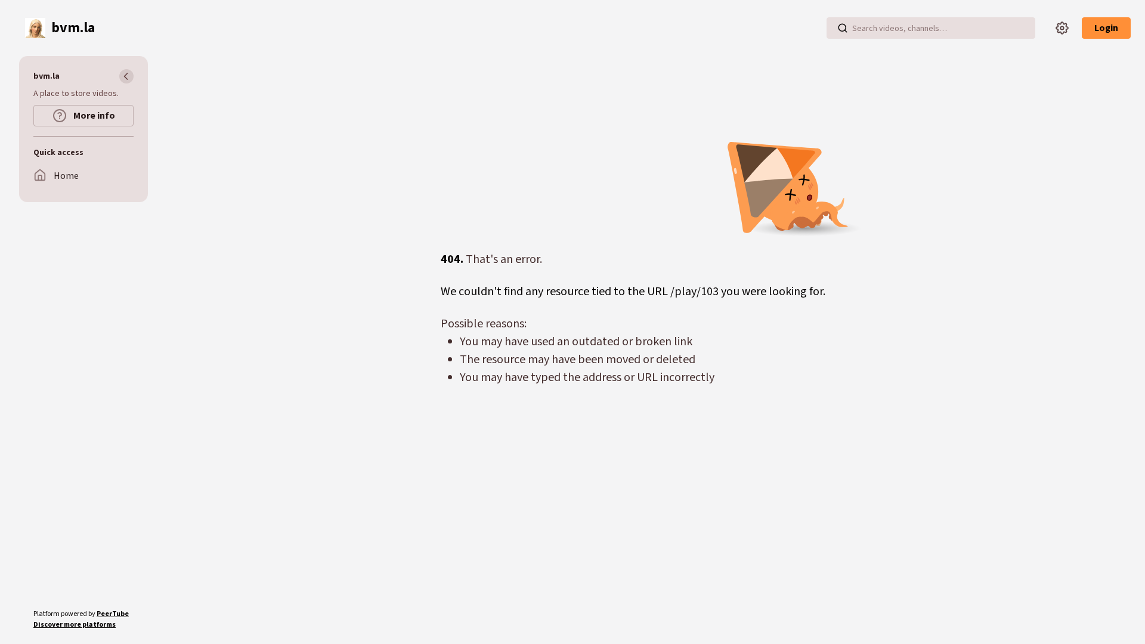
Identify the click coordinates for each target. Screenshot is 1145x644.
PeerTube (113, 614)
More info (93, 115)
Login (1106, 28)
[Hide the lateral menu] (126, 76)
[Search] (842, 28)
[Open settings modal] (1062, 28)
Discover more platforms (74, 625)
